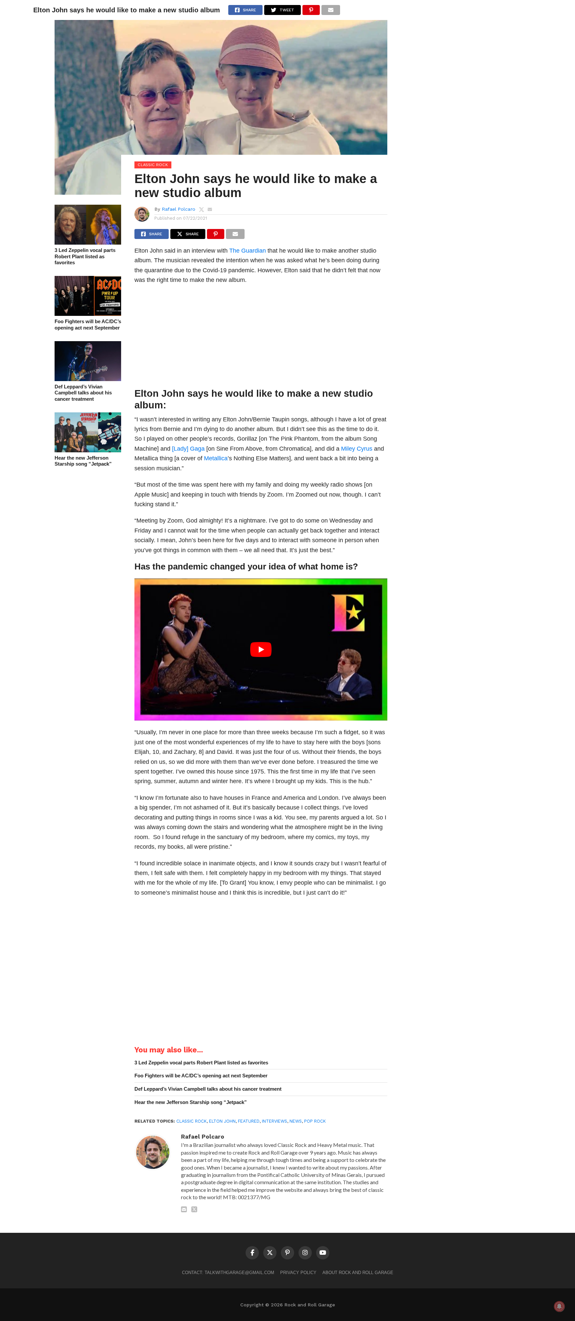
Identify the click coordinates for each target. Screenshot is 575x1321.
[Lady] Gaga (188, 448)
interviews (274, 1121)
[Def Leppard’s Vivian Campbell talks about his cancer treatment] (88, 379)
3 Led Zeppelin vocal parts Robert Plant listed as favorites (85, 256)
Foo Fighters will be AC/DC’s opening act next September (88, 324)
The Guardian (247, 250)
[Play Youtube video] (260, 649)
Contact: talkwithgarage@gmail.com (228, 1272)
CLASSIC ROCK (191, 1121)
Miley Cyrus (356, 448)
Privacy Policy (298, 1272)
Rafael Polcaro (178, 209)
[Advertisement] (260, 337)
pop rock (315, 1121)
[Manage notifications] (559, 1306)
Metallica (216, 458)
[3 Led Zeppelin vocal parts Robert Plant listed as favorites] (88, 242)
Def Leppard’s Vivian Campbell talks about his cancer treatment (83, 393)
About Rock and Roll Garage (357, 1272)
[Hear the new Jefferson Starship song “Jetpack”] (88, 450)
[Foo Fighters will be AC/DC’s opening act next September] (88, 314)
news (295, 1121)
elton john (222, 1121)
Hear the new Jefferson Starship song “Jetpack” (83, 461)
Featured (249, 1121)
